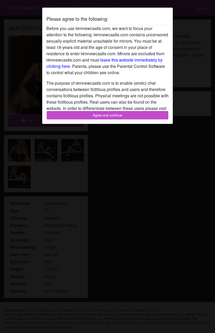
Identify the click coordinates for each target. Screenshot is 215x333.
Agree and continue (107, 115)
